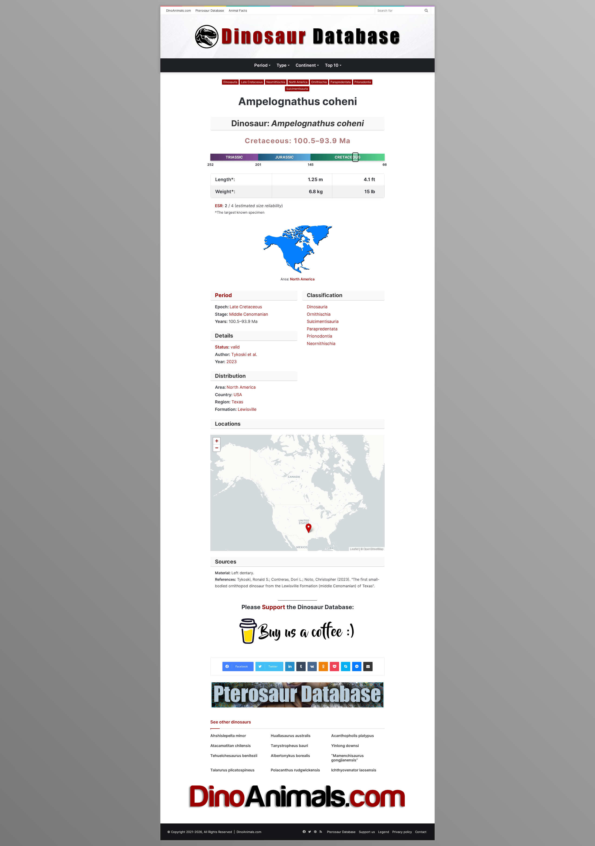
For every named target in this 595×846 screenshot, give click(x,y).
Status (221, 347)
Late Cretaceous (252, 82)
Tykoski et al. (244, 354)
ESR (218, 205)
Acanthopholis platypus (352, 735)
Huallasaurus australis (291, 735)
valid (235, 347)
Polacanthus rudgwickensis (295, 770)
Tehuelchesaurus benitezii (233, 755)
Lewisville (247, 409)
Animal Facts (238, 10)
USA (238, 394)
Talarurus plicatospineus (232, 770)
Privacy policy (402, 832)
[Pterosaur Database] (297, 695)
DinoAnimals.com (178, 10)
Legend (383, 832)
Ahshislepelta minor (228, 735)
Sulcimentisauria (297, 88)
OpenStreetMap (373, 549)
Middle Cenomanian (248, 314)
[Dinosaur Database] (297, 36)
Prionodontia (362, 82)
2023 (231, 361)
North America (298, 82)
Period (223, 295)
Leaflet (354, 549)
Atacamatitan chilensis (230, 745)
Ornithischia (319, 82)
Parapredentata (341, 82)
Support (273, 607)
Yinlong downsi (345, 745)
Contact (420, 832)
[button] (308, 528)
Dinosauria (230, 82)
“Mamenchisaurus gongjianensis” (347, 757)
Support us (367, 832)
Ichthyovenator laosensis (353, 770)
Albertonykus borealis (290, 755)
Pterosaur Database (209, 10)
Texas (237, 401)
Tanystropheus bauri (289, 745)
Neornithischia (275, 82)
